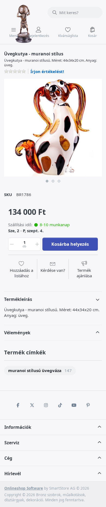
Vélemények (17, 333)
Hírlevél (12, 474)
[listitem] (53, 128)
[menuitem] (40, 371)
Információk (17, 427)
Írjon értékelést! (47, 71)
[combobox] (75, 12)
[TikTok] (60, 405)
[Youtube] (74, 405)
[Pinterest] (88, 405)
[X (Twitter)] (32, 405)
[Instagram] (46, 405)
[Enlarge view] (53, 128)
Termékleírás (18, 299)
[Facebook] (18, 405)
